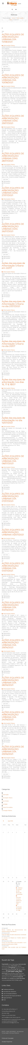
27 (25, 914)
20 (25, 881)
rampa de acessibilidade (6, 980)
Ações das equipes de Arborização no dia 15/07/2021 (13, 420)
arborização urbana (6, 976)
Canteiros (4, 971)
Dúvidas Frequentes (7, 1041)
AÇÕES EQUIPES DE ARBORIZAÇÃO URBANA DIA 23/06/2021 (13, 750)
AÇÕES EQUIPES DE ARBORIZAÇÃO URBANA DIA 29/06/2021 (13, 644)
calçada (11, 978)
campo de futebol (11, 973)
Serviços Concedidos (7, 807)
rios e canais (15, 980)
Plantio (9, 966)
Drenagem (23, 969)
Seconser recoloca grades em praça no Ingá (19, 900)
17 (8, 881)
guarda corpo (4, 966)
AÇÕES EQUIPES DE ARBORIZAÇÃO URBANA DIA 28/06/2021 (13, 681)
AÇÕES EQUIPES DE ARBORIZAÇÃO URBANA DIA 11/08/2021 (13, 38)
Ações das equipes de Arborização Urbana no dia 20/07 (13, 343)
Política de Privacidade (7, 1038)
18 (12, 881)
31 (8, 918)
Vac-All (16, 969)
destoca (19, 966)
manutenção (22, 964)
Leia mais (5, 66)
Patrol (13, 964)
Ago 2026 (10, 821)
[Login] (16, 9)
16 (3, 881)
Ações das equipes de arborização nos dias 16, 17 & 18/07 (13, 382)
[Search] (12, 9)
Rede (12, 969)
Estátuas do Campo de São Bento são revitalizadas (19, 891)
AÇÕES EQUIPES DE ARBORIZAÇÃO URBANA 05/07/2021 (13, 532)
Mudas (16, 973)
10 (8, 877)
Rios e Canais (5, 801)
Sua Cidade (4, 804)
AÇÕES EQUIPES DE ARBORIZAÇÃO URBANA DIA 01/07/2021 (13, 567)
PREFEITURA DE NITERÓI (11, 975)
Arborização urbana (6, 969)
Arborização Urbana (9, 45)
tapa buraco (18, 967)
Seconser (14, 966)
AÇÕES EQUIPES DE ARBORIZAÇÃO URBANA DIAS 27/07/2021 (13, 192)
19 (19, 896)
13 (25, 877)
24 (8, 914)
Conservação (5, 794)
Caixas (8, 978)
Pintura (10, 964)
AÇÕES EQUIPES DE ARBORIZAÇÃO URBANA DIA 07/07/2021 (13, 497)
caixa (11, 976)
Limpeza (11, 968)
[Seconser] (14, 3)
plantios (15, 976)
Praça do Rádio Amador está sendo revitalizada (14, 934)
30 (3, 918)
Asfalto (20, 975)
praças (15, 978)
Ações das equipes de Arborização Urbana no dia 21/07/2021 (13, 304)
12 (16, 877)
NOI (18, 978)
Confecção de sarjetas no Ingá (19, 908)
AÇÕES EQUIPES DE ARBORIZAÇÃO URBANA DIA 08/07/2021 (13, 460)
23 (3, 914)
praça (16, 964)
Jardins (19, 973)
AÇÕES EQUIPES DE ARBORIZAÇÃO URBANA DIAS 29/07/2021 (13, 120)
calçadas (20, 980)
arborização (5, 973)
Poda (22, 968)
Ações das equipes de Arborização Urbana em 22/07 (13, 265)
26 (16, 914)
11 (12, 877)
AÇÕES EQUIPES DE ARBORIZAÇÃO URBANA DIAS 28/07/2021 (13, 157)
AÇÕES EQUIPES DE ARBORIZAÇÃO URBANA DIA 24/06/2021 (13, 716)
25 (12, 914)
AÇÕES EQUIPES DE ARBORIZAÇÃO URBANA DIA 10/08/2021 (13, 79)
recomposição (5, 967)
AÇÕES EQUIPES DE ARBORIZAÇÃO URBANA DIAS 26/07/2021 (13, 228)
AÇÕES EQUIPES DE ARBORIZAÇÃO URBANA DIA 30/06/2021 (13, 606)
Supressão (5, 964)
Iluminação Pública (7, 810)
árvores (22, 978)
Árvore (23, 975)
